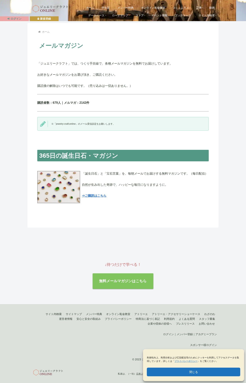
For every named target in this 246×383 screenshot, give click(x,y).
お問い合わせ (207, 323)
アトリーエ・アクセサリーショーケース (176, 314)
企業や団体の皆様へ (160, 323)
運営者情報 (65, 318)
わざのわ (209, 314)
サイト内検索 (54, 314)
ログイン (168, 334)
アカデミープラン (206, 334)
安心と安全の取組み (88, 318)
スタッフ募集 (207, 318)
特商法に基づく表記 (148, 318)
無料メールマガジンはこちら (123, 281)
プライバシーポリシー (186, 361)
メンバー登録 (185, 334)
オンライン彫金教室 (118, 314)
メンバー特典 (94, 314)
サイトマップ (74, 314)
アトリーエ (141, 314)
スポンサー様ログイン (203, 345)
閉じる (193, 372)
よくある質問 (187, 318)
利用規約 (169, 318)
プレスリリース (185, 323)
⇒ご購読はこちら (94, 195)
